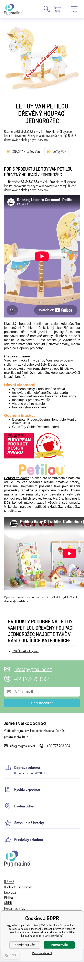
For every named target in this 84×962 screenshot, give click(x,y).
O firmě (9, 881)
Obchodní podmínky (18, 887)
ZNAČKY (17, 151)
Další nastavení (42, 953)
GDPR (8, 903)
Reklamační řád (14, 908)
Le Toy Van (33, 151)
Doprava (10, 892)
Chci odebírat (42, 703)
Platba (8, 897)
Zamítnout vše (24, 945)
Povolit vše (59, 945)
